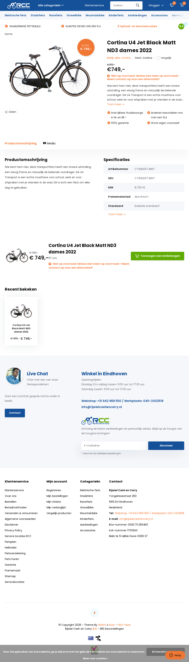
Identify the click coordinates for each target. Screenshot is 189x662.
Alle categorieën (49, 5)
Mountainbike (95, 15)
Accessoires (159, 15)
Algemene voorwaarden (20, 519)
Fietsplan (10, 542)
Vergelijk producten (59, 513)
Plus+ (112, 625)
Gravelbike (74, 15)
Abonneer (166, 445)
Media (50, 143)
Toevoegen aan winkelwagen (160, 256)
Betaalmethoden (16, 507)
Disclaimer (11, 524)
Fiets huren (12, 559)
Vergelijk (166, 58)
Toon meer (114, 104)
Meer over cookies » (95, 658)
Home (9, 34)
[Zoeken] (137, 5)
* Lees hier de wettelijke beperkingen (101, 453)
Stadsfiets (38, 15)
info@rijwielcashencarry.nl (101, 407)
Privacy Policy (13, 530)
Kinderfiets (116, 15)
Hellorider (11, 547)
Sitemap (10, 576)
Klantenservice (94, 5)
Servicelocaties (14, 582)
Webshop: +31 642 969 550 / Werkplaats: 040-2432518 (122, 401)
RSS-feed (124, 625)
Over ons (10, 496)
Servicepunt (180, 15)
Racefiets (55, 15)
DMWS (102, 625)
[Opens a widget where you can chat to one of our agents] (175, 655)
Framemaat (12, 570)
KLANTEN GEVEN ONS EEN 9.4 (83, 26)
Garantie (10, 565)
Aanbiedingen (137, 15)
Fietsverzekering (15, 553)
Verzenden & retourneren (21, 513)
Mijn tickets (54, 502)
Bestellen (10, 502)
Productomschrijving (21, 143)
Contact (15, 413)
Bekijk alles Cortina (119, 58)
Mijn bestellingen (57, 496)
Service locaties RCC (18, 536)
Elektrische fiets (15, 15)
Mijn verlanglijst (56, 507)
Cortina (147, 58)
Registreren (54, 490)
